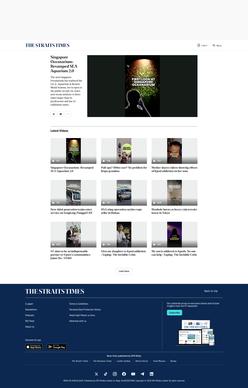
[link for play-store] (57, 347)
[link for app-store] (34, 347)
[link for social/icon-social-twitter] (96, 374)
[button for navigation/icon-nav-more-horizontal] (68, 114)
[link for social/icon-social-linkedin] (151, 374)
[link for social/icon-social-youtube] (133, 374)
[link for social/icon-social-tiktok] (105, 374)
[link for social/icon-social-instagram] (115, 374)
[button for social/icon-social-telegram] (54, 114)
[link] (47, 45)
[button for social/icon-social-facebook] (61, 114)
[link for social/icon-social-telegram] (142, 374)
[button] (202, 45)
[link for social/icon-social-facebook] (124, 374)
